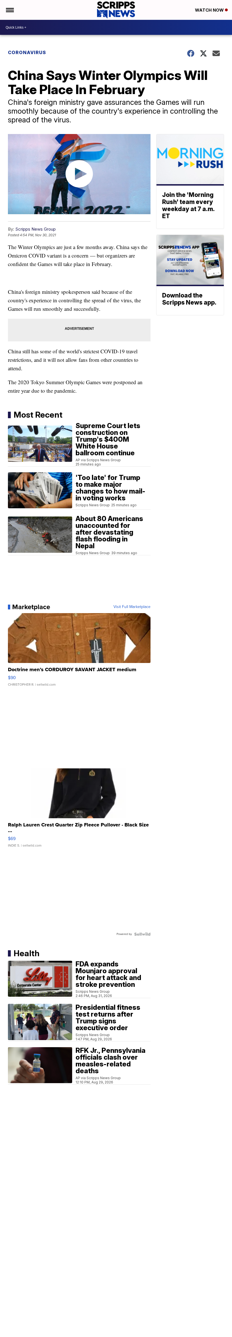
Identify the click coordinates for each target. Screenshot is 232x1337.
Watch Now (210, 10)
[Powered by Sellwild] (142, 934)
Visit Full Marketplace (132, 607)
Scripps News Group (35, 229)
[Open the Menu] (9, 10)
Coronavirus (27, 52)
